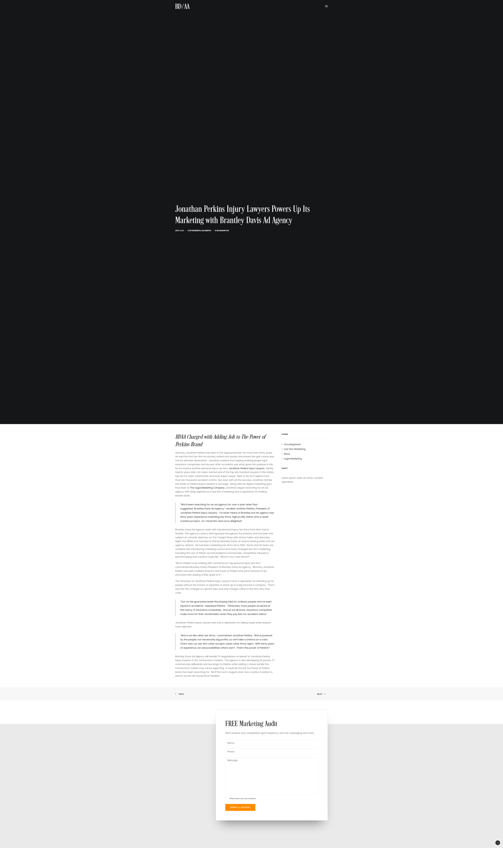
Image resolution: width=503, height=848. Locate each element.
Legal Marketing (206, 230)
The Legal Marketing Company (207, 487)
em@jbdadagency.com (223, 230)
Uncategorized (292, 444)
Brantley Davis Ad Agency (208, 508)
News (287, 454)
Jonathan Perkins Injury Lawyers (246, 468)
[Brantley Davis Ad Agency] (182, 6)
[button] (326, 6)
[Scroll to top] (497, 842)
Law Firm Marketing (195, 230)
